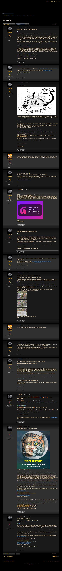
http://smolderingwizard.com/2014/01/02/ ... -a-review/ (47, 68)
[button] (58, 24)
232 (10, 36)
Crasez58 (10, 159)
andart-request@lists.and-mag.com (23, 506)
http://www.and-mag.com (27, 46)
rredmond (10, 32)
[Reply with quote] (56, 26)
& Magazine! (32, 15)
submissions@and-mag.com (22, 136)
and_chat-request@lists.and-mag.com (23, 53)
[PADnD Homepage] (11, 6)
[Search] (16, 13)
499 (10, 163)
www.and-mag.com (38, 262)
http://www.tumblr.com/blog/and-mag (23, 495)
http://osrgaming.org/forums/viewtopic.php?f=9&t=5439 (41, 261)
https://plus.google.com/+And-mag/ (23, 491)
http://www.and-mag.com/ (47, 70)
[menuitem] (58, 1)
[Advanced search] (10, 12)
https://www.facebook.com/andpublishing (24, 494)
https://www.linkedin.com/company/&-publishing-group (26, 541)
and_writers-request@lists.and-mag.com (24, 54)
